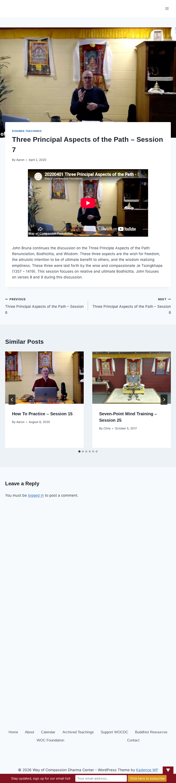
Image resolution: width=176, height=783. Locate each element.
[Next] (164, 399)
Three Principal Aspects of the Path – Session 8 (131, 306)
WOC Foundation (50, 740)
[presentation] (44, 377)
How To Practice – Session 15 (42, 413)
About (29, 732)
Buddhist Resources (151, 732)
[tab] (79, 451)
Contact (133, 740)
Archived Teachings (78, 732)
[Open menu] (167, 8)
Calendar (48, 732)
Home (13, 732)
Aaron (20, 159)
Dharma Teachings (27, 131)
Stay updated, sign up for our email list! (40, 778)
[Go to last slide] (12, 399)
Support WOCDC (114, 732)
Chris (107, 428)
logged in (36, 495)
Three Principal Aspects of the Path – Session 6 (44, 306)
